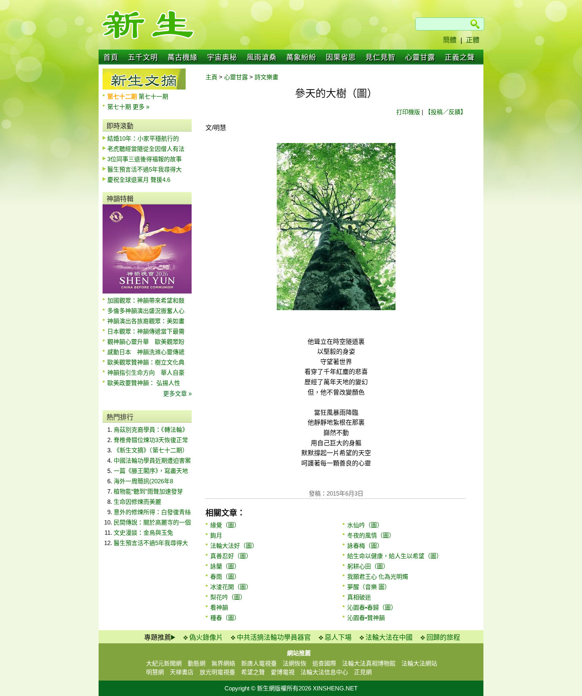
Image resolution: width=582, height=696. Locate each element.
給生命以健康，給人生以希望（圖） (394, 556)
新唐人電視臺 (259, 663)
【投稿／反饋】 (445, 112)
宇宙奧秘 (222, 57)
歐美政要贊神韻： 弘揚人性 (143, 382)
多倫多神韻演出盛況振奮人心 (145, 310)
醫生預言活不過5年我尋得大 (144, 169)
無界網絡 (223, 663)
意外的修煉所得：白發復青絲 (152, 512)
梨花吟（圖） (228, 597)
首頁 (110, 57)
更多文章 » (177, 393)
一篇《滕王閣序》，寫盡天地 (151, 470)
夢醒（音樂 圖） (368, 586)
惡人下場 (338, 637)
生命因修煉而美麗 (137, 501)
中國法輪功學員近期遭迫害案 (152, 460)
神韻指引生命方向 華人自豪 (145, 372)
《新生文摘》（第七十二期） (151, 450)
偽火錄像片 (206, 637)
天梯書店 (182, 672)
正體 (472, 40)
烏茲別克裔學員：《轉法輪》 (151, 429)
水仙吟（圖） (365, 525)
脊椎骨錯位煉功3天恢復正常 (151, 440)
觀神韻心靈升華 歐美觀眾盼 (145, 341)
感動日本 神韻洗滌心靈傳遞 (145, 352)
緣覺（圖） (225, 525)
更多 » (141, 106)
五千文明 (143, 57)
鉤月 (216, 535)
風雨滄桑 (262, 57)
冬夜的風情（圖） (371, 535)
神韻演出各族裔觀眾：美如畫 (145, 321)
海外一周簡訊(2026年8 (143, 481)
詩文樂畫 (266, 77)
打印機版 (408, 112)
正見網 (363, 672)
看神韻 (219, 607)
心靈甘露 (420, 57)
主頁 (211, 77)
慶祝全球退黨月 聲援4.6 (138, 179)
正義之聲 (460, 57)
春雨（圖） (225, 576)
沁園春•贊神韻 (366, 617)
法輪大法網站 (419, 663)
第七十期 (120, 106)
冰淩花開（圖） (231, 586)
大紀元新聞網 (164, 663)
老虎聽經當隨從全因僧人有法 (145, 148)
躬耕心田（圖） (368, 566)
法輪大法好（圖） (234, 545)
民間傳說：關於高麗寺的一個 (152, 522)
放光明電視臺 (217, 672)
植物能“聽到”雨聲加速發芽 (148, 491)
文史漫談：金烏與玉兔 (143, 532)
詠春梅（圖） (365, 545)
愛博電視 (283, 672)
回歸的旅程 (443, 637)
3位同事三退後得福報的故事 (144, 159)
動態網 (196, 663)
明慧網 (155, 672)
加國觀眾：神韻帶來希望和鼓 (145, 300)
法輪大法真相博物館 (369, 663)
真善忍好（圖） (231, 556)
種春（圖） (225, 617)
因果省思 (341, 57)
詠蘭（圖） (225, 566)
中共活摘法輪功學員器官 (274, 637)
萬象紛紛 (301, 57)
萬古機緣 (182, 57)
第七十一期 (153, 96)
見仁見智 (380, 57)
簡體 (449, 40)
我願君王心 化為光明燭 (377, 576)
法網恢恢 (294, 663)
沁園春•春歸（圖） (372, 607)
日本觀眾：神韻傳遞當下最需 (145, 331)
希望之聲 (253, 672)
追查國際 (324, 663)
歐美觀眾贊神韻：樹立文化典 (145, 362)
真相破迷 (359, 597)
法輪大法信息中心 (324, 672)
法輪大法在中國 (389, 637)
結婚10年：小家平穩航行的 (143, 138)
